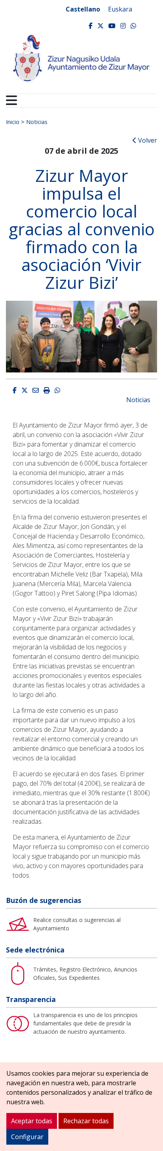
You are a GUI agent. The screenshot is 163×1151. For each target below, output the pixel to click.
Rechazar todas (86, 1121)
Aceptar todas (31, 1121)
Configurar (27, 1136)
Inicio (12, 122)
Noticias (36, 122)
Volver (146, 140)
